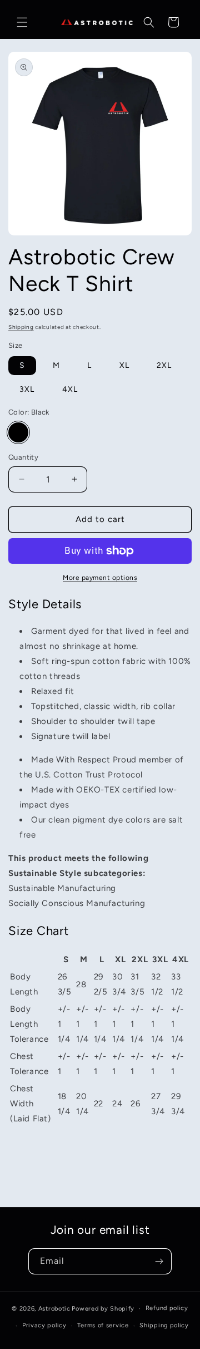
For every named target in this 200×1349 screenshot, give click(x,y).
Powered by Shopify (103, 1308)
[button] (22, 22)
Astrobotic (54, 1308)
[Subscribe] (159, 1261)
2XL (164, 365)
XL (124, 365)
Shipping (21, 327)
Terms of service (102, 1325)
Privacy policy (44, 1325)
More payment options (100, 578)
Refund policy (167, 1308)
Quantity (23, 457)
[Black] (18, 432)
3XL (26, 389)
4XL (70, 389)
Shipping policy (164, 1325)
